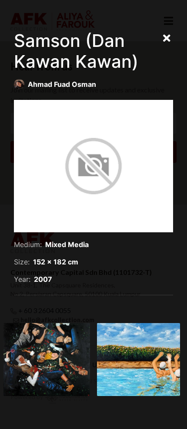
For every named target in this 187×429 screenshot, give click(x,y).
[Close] (166, 38)
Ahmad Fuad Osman (62, 84)
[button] (18, 359)
